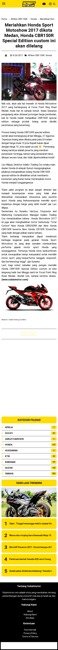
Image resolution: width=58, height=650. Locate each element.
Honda (49, 55)
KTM (7, 456)
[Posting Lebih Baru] (25, 334)
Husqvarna (11, 450)
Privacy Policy (30, 633)
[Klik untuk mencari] (54, 4)
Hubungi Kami (30, 614)
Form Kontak (30, 630)
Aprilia (9, 427)
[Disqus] (29, 378)
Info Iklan (30, 618)
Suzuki (9, 468)
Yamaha (9, 473)
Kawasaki (10, 462)
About (30, 611)
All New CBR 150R (36, 55)
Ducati (9, 433)
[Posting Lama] (33, 334)
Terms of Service (30, 636)
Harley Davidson (14, 439)
